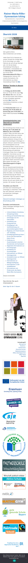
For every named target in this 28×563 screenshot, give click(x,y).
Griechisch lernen (21, 349)
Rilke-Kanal (22, 354)
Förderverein (22, 347)
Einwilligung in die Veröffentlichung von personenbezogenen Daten (15, 227)
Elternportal (22, 344)
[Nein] (26, 558)
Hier (10, 100)
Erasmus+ (23, 346)
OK (14, 560)
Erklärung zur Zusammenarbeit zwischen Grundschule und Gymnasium (15, 242)
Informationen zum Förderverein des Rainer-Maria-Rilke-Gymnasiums (14, 270)
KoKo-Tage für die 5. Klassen (11, 286)
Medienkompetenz (20, 351)
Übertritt (23, 356)
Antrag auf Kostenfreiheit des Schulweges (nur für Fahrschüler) (15, 217)
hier (19, 82)
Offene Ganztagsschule (19, 353)
